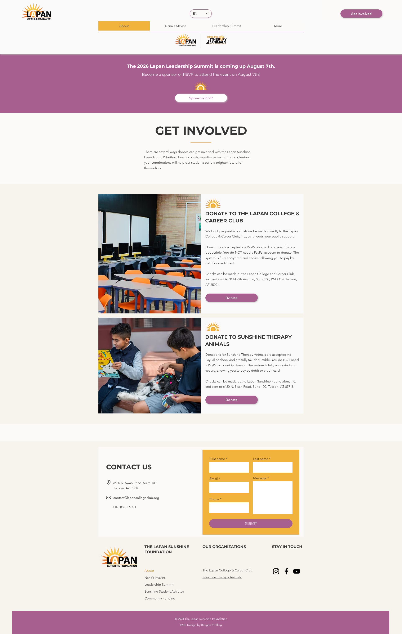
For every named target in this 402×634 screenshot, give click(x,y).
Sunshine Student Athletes (159, 591)
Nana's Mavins (155, 578)
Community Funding (159, 598)
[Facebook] (286, 571)
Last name (260, 459)
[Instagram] (276, 571)
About (149, 571)
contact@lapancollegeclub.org (136, 498)
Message (260, 478)
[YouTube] (296, 571)
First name (217, 459)
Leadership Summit (158, 585)
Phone (214, 499)
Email (214, 478)
